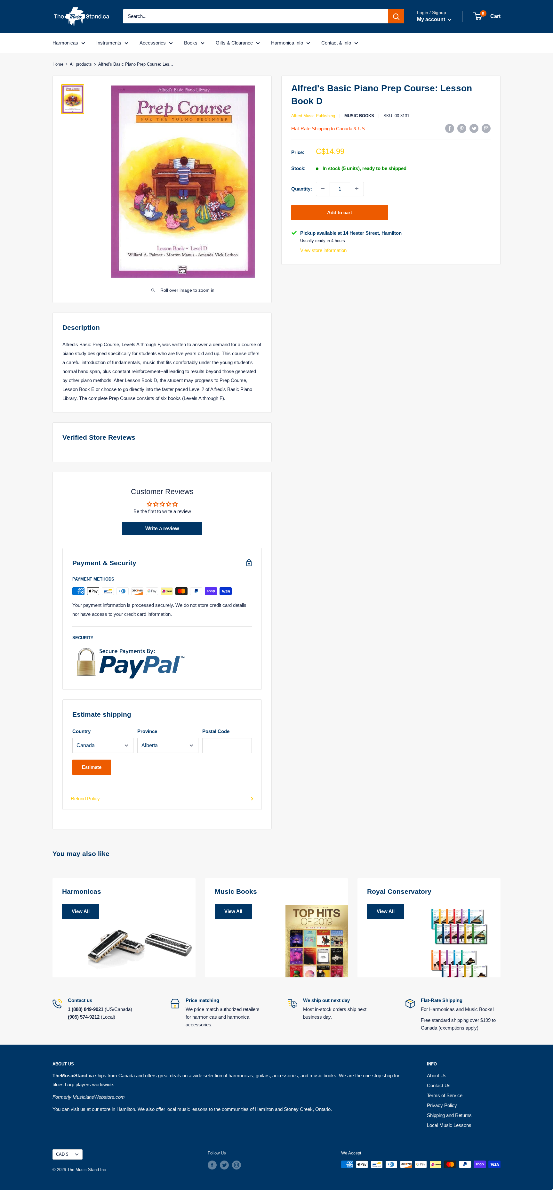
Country (81, 731)
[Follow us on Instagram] (236, 1165)
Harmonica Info (287, 42)
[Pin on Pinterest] (461, 128)
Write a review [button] (162, 528)
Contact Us (439, 1085)
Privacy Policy (442, 1105)
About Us (436, 1075)
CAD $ (62, 1154)
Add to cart (339, 212)
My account (431, 19)
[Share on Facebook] (449, 128)
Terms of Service (444, 1095)
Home (57, 64)
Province (147, 731)
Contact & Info (336, 42)
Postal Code (215, 731)
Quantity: (301, 188)
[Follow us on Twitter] (224, 1165)
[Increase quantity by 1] (357, 188)
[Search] (396, 16)
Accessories (153, 42)
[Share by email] (486, 128)
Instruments (108, 42)
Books (190, 42)
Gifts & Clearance (234, 42)
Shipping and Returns (449, 1115)
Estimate (91, 767)
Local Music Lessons (449, 1125)
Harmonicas (65, 42)
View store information (323, 250)
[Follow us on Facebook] (212, 1165)
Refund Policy (85, 798)
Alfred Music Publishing (313, 115)
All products (81, 64)
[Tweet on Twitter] (473, 128)
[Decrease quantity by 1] (323, 188)
